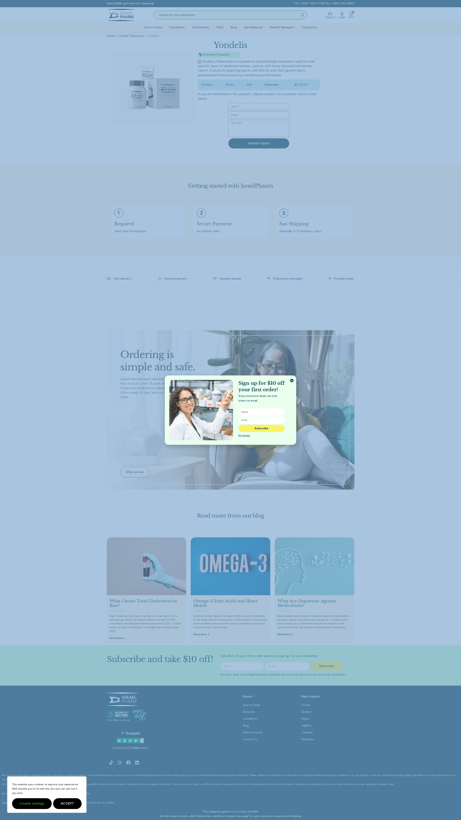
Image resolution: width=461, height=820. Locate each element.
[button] (292, 380)
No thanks (244, 435)
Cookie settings (32, 803)
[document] (230, 410)
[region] (46, 794)
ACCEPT (67, 803)
